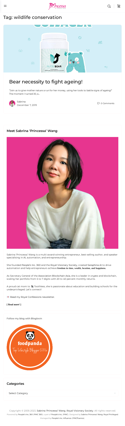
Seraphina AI (95, 265)
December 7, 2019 (27, 105)
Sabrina (21, 101)
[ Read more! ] (14, 304)
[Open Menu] (5, 5)
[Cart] (119, 6)
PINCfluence (78, 418)
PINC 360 (38, 414)
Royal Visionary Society (63, 265)
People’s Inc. (56, 414)
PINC (65, 414)
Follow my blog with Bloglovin (24, 318)
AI (24, 257)
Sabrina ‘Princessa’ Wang (51, 410)
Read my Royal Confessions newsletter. (32, 297)
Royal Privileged (111, 414)
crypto (94, 275)
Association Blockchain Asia (54, 275)
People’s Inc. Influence (61, 418)
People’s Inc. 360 (31, 265)
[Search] (110, 6)
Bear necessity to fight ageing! (46, 82)
